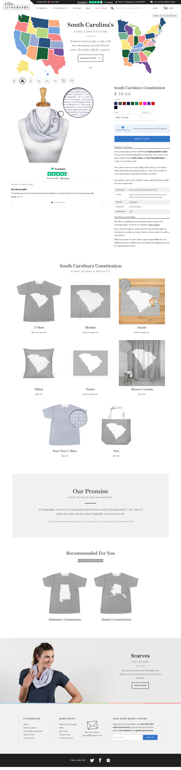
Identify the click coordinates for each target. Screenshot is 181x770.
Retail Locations (30, 728)
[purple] (149, 103)
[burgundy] (124, 103)
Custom (77, 8)
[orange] (141, 103)
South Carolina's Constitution (139, 87)
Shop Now (140, 685)
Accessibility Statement (32, 731)
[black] (116, 107)
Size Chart (63, 731)
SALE (88, 8)
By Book (41, 8)
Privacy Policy (29, 738)
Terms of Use (28, 735)
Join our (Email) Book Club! (164, 2)
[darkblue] (128, 103)
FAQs (61, 728)
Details (123, 147)
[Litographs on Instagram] (108, 760)
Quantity (146, 112)
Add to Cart (142, 139)
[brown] (120, 103)
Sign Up (150, 737)
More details (154, 224)
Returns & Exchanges (68, 724)
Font (116, 112)
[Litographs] (16, 6)
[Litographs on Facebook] (100, 760)
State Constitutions (90, 561)
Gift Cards (101, 8)
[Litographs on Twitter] (92, 760)
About (25, 724)
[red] (153, 103)
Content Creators (66, 738)
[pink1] (145, 103)
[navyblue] (116, 103)
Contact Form (64, 735)
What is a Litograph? (165, 16)
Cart (169, 7)
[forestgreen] (132, 103)
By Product (59, 8)
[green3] (137, 103)
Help (155, 8)
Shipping (125, 217)
